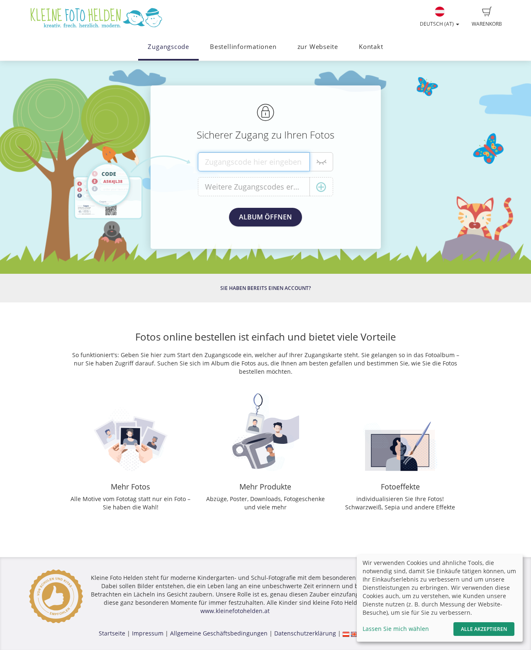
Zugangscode (168, 46)
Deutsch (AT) (437, 23)
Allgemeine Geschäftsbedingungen (219, 633)
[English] (354, 633)
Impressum (147, 633)
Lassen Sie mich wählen (396, 629)
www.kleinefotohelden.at (235, 611)
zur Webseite (317, 46)
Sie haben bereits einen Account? (265, 288)
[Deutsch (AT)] (346, 633)
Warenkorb (487, 23)
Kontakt (371, 46)
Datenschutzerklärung (305, 633)
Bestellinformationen (243, 46)
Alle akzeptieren (484, 629)
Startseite (112, 633)
